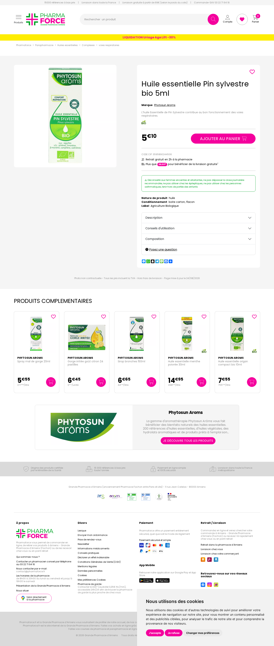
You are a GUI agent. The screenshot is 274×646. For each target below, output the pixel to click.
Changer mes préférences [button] (202, 632)
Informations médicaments (93, 548)
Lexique (82, 530)
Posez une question (163, 249)
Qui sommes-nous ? (28, 556)
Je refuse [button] (173, 632)
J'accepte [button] (155, 632)
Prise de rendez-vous (89, 539)
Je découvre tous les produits (188, 440)
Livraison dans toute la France (99, 2)
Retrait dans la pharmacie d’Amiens (221, 544)
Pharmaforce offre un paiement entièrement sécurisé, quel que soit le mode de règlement (164, 532)
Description (153, 218)
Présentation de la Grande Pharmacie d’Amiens (43, 585)
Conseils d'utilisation (159, 228)
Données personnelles (90, 570)
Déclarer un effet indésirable (93, 557)
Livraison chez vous (212, 549)
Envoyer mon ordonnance (92, 535)
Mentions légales (87, 566)
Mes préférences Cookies (92, 579)
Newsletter (83, 544)
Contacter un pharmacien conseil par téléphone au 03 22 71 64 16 (43, 563)
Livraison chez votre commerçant (220, 553)
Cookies (82, 575)
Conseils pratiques (88, 553)
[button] (18, 19)
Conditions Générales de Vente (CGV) (99, 561)
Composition (154, 239)
